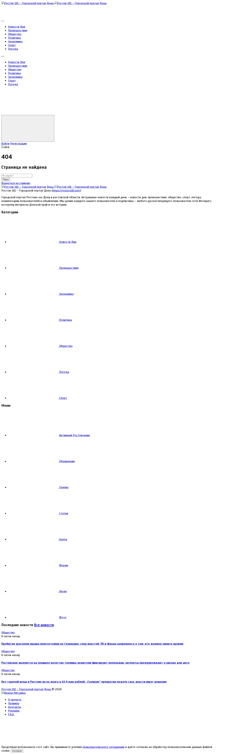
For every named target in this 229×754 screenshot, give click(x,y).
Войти (5, 143)
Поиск (6, 179)
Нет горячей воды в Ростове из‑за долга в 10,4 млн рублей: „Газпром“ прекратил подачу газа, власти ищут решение (84, 682)
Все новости (44, 625)
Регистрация (18, 143)
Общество (8, 632)
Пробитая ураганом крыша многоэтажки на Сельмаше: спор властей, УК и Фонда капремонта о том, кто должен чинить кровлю (92, 644)
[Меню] (2, 20)
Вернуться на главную (15, 183)
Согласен (17, 751)
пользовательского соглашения (103, 747)
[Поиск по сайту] (26, 113)
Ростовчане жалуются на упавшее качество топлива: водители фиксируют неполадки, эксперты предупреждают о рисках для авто (95, 663)
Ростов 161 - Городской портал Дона (26, 689)
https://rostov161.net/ (66, 190)
